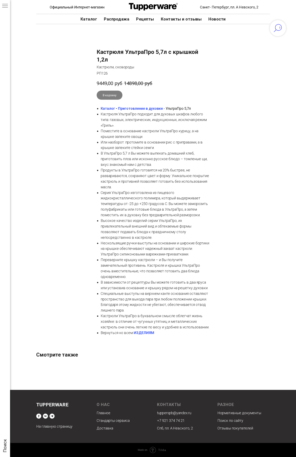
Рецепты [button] (145, 19)
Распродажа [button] (116, 19)
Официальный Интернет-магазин (77, 7)
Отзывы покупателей (235, 428)
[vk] (45, 416)
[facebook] (38, 416)
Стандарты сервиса (113, 420)
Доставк (104, 428)
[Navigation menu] (5, 6)
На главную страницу (54, 426)
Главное (103, 413)
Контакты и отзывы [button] (181, 19)
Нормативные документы (239, 413)
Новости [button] (217, 19)
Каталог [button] (89, 19)
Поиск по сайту (230, 420)
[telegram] (52, 416)
